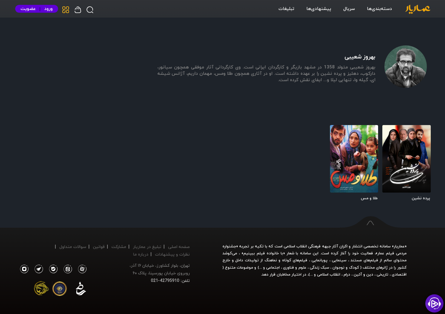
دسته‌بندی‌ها (379, 8)
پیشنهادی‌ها (318, 8)
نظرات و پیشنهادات (172, 254)
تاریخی (382, 274)
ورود (48, 8)
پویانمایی (320, 260)
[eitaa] (66, 269)
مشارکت (118, 246)
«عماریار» (399, 246)
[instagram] (24, 269)
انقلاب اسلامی (328, 274)
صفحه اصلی (179, 246)
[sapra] (59, 290)
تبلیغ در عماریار (147, 246)
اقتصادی (399, 274)
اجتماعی (272, 267)
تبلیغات (286, 8)
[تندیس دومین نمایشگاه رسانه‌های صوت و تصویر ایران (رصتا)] (41, 290)
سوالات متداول (72, 246)
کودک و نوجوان (345, 267)
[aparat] (81, 269)
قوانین (99, 246)
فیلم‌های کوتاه (295, 260)
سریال (349, 8)
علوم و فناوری (294, 267)
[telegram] (37, 269)
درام (347, 274)
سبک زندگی (319, 267)
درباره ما (140, 254)
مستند (356, 260)
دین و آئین (363, 274)
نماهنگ (271, 260)
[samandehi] (80, 290)
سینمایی (339, 260)
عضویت (28, 8)
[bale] (51, 269)
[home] (418, 9)
